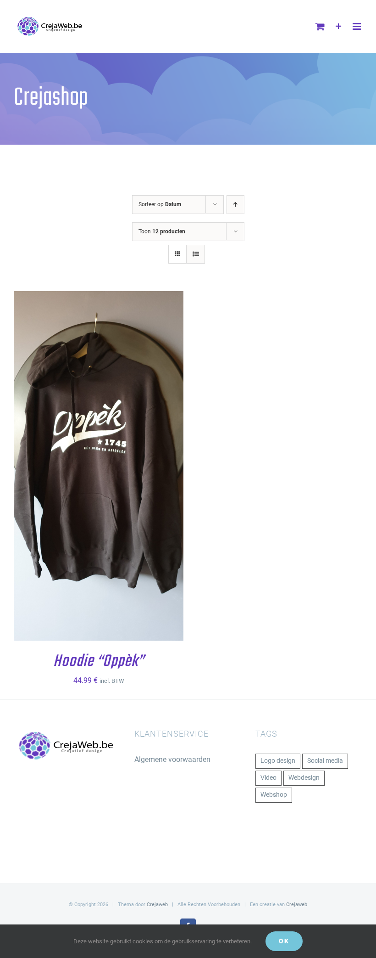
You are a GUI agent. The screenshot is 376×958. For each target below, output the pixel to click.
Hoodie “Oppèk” (98, 661)
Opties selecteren (92, 464)
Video (268, 778)
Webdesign (304, 778)
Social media (325, 761)
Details (39, 472)
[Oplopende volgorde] (235, 204)
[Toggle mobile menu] (357, 26)
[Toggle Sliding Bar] (338, 26)
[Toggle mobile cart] (320, 26)
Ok (284, 941)
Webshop (273, 795)
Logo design (277, 761)
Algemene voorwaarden (172, 759)
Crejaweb (157, 904)
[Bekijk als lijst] (196, 254)
